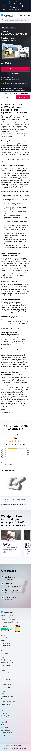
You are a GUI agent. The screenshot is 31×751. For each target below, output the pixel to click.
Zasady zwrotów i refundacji (8, 707)
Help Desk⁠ (4, 713)
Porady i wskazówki (6, 732)
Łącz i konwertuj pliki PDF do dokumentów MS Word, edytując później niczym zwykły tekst (11, 550)
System (3, 640)
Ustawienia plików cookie (8, 701)
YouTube (24, 748)
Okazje (4, 722)
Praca (2, 668)
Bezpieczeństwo (5, 645)
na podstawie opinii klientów (19, 83)
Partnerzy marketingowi (7, 682)
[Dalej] (28, 543)
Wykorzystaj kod (5, 730)
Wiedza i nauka (5, 653)
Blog (7, 748)
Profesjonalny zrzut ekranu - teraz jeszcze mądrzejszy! (14, 7)
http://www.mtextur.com (7, 412)
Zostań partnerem (6, 684)
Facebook (15, 748)
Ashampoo (5, 738)
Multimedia (4, 638)
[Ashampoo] (7, 612)
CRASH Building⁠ (5, 673)
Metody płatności (6, 704)
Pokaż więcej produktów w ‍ (16, 93)
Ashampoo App (5, 727)
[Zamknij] (29, 1)
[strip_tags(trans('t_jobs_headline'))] (18, 629)
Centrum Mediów (6, 687)
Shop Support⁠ (5, 716)
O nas (2, 694)
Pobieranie (16, 73)
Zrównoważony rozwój (7, 662)
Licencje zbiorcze (5, 679)
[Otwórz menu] (28, 15)
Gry (2, 648)
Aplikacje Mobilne (6, 651)
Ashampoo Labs (5, 665)
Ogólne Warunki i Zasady (8, 696)
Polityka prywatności (6, 699)
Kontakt (3, 670)
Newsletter (4, 735)
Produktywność (5, 643)
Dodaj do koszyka (16, 69)
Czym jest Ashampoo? (7, 660)
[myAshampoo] (21, 15)
